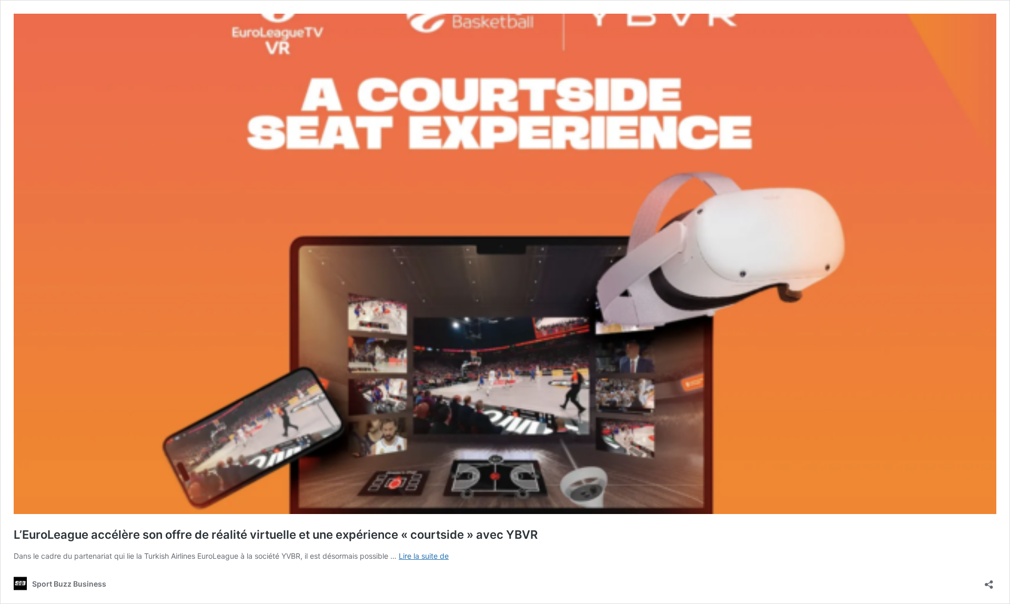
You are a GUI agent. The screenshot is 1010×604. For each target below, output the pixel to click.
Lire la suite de (424, 555)
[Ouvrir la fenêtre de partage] (989, 581)
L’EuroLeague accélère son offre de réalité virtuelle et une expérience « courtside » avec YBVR (276, 534)
